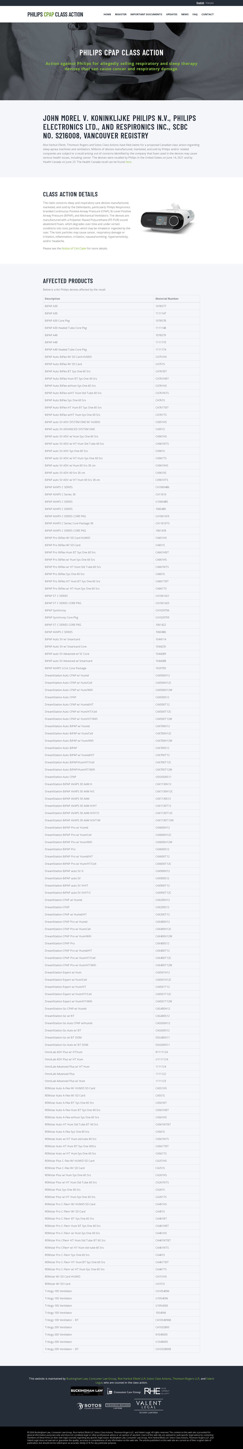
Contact (208, 14)
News (185, 14)
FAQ (195, 14)
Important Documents (146, 14)
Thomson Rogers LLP (186, 1378)
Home (107, 14)
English (200, 3)
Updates (171, 14)
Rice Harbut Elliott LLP (131, 1378)
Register (120, 14)
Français (210, 3)
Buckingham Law (77, 1378)
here (128, 162)
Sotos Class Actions (159, 1378)
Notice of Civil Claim (74, 248)
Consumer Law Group (102, 1378)
